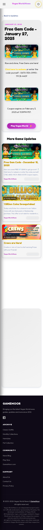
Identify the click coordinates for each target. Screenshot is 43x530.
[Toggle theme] (38, 4)
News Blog (7, 456)
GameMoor (35, 501)
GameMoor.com (9, 464)
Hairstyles (7, 438)
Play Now (6, 460)
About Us (6, 477)
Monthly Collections (10, 434)
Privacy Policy (8, 486)
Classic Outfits (8, 430)
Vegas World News (21, 3)
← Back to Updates (10, 16)
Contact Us (7, 481)
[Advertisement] (21, 283)
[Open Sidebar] (4, 4)
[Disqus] (21, 347)
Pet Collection (8, 443)
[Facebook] (4, 418)
